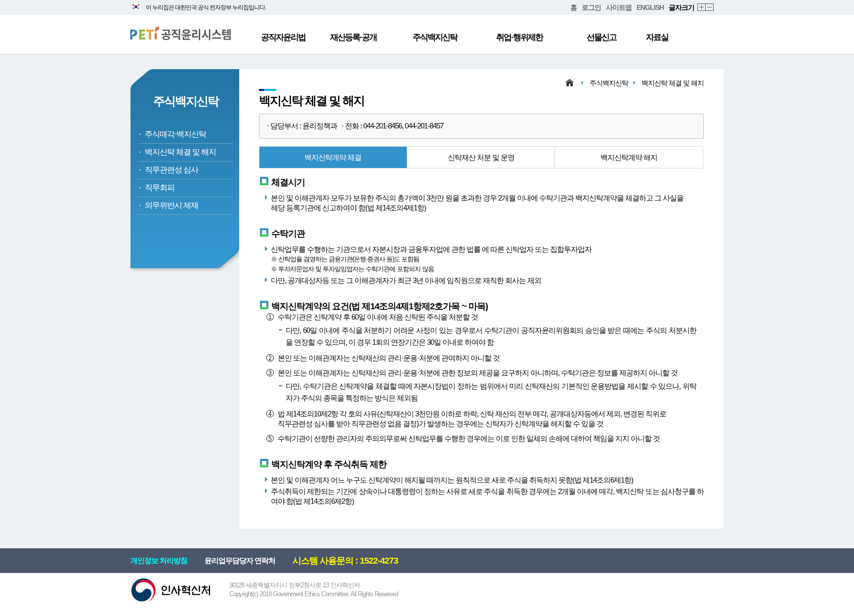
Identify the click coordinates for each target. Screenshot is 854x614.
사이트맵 (619, 7)
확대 (701, 7)
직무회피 (159, 187)
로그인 (591, 7)
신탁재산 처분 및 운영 (481, 157)
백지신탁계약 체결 (332, 157)
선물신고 (601, 37)
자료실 (657, 37)
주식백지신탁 (435, 37)
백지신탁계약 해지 (628, 157)
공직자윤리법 (283, 37)
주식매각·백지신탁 (175, 134)
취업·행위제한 (519, 37)
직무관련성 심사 (171, 169)
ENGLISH (650, 7)
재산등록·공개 (353, 37)
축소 (710, 7)
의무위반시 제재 (171, 205)
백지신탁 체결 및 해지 (180, 152)
